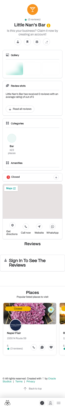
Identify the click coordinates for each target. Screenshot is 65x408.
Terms (19, 381)
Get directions (12, 233)
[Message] (36, 42)
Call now (26, 232)
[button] (58, 403)
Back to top (35, 388)
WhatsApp (52, 232)
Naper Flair (14, 333)
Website (39, 232)
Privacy (31, 381)
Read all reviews (22, 109)
